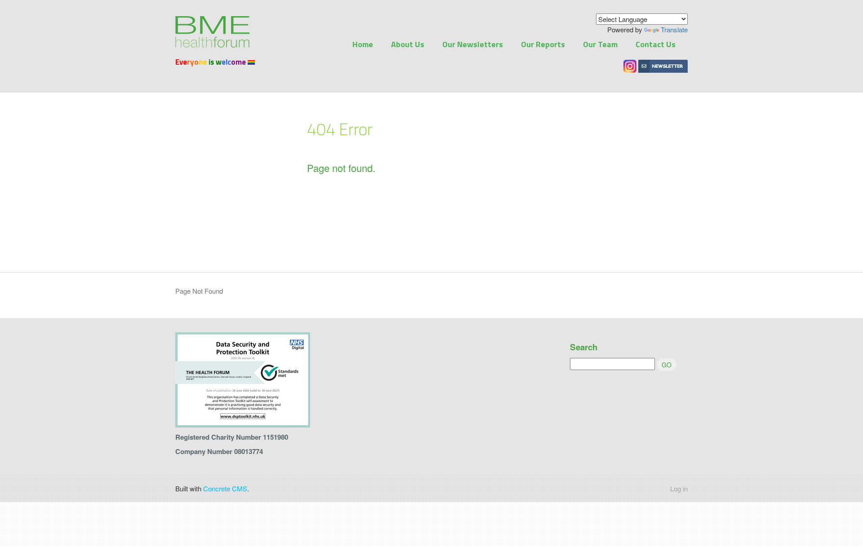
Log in (679, 488)
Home (362, 44)
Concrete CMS (225, 488)
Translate (674, 29)
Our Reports (543, 44)
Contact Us (656, 44)
